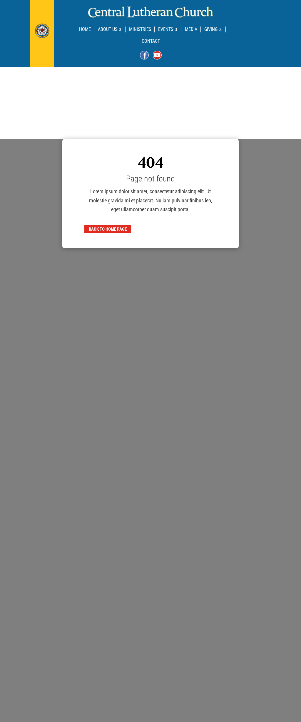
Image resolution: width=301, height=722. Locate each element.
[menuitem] (85, 29)
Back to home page (108, 229)
